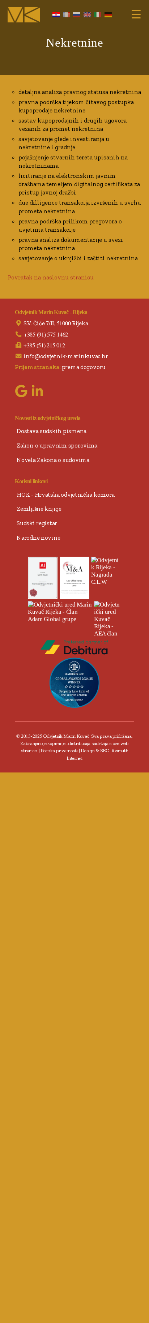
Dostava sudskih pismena (51, 430)
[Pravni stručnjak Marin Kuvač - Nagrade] (75, 578)
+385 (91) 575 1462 (46, 334)
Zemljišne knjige (39, 508)
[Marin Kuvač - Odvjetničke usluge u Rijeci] (24, 14)
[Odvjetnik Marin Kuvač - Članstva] (107, 619)
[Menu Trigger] (136, 13)
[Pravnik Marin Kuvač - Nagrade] (106, 571)
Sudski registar (37, 523)
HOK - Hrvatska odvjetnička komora (65, 494)
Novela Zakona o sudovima (53, 459)
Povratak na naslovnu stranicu (51, 277)
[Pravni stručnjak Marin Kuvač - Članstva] (60, 612)
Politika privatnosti (59, 750)
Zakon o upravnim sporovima (57, 445)
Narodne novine (38, 537)
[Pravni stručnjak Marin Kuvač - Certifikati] (43, 578)
